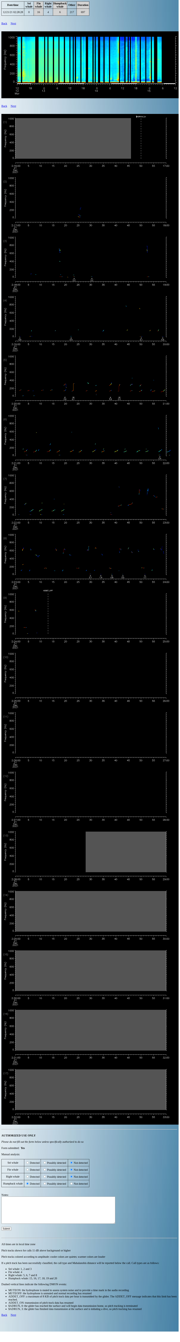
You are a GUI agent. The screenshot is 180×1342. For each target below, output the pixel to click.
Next (13, 23)
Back (4, 23)
